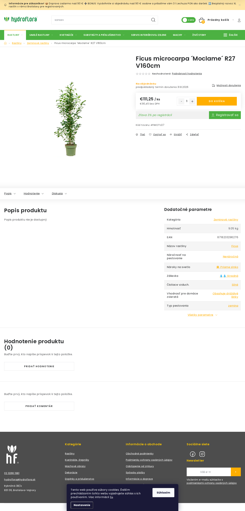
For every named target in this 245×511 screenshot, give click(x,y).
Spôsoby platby (135, 472)
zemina (233, 306)
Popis (8, 193)
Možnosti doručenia (229, 85)
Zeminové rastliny (226, 220)
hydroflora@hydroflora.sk (19, 479)
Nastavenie (82, 505)
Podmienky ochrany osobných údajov (149, 460)
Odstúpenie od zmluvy (140, 466)
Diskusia (57, 193)
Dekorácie (71, 472)
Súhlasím (163, 493)
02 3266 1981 (11, 473)
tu (111, 497)
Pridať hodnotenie (39, 366)
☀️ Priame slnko (227, 267)
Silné (235, 285)
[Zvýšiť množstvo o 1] (192, 101)
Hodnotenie (32, 193)
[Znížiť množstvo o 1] (181, 101)
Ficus (234, 246)
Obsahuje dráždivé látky (225, 295)
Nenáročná (230, 256)
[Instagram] (202, 454)
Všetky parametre (200, 315)
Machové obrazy (75, 466)
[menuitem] (15, 35)
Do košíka (217, 101)
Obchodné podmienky (140, 453)
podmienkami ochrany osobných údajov (212, 483)
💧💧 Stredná (229, 276)
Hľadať (153, 20)
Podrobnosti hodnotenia (187, 73)
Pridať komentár (39, 406)
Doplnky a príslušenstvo (79, 479)
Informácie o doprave (139, 479)
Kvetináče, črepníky (77, 460)
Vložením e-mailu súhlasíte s (212, 481)
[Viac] (230, 35)
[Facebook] (192, 454)
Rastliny (69, 453)
